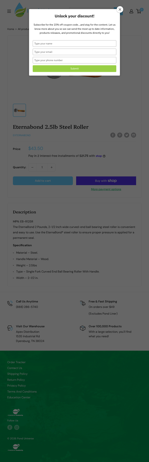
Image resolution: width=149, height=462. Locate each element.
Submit (75, 68)
